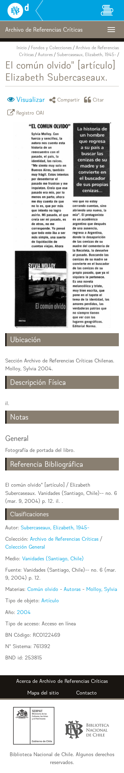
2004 (24, 612)
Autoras (72, 589)
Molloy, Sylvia (101, 589)
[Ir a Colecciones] (107, 10)
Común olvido (42, 589)
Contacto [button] (86, 692)
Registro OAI (30, 112)
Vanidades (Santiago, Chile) (53, 558)
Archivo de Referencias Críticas (64, 539)
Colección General (25, 546)
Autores (45, 54)
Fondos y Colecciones (51, 48)
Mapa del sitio (43, 692)
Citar (98, 99)
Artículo (50, 600)
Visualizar (30, 99)
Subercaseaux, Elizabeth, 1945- (86, 54)
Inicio (22, 48)
